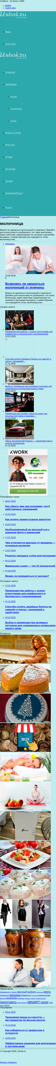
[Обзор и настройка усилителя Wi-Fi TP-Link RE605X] (25, 839)
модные (3, 998)
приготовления (22, 1002)
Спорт (13, 121)
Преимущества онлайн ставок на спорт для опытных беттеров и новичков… (26, 415)
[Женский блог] (13, 18)
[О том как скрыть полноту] (25, 928)
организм (20, 998)
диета (47, 991)
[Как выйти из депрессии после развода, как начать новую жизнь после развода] (25, 663)
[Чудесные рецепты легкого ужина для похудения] (25, 869)
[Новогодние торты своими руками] (25, 722)
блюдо (14, 992)
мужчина (11, 998)
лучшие (34, 995)
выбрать (31, 992)
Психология (16, 109)
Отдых (9, 157)
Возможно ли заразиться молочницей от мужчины (24, 285)
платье (33, 998)
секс (51, 1002)
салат (44, 1002)
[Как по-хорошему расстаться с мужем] (25, 986)
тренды (7, 1005)
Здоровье (11, 84)
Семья (9, 181)
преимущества (41, 998)
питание (27, 998)
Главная (4, 217)
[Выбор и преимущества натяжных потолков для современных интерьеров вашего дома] (19, 384)
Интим (13, 97)
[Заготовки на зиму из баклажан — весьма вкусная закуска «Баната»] (25, 957)
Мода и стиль (13, 133)
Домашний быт (14, 193)
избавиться (26, 995)
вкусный (22, 991)
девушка (40, 992)
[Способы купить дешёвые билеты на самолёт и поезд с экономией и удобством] (19, 357)
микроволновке (43, 995)
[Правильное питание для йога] (25, 810)
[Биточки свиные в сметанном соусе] (25, 898)
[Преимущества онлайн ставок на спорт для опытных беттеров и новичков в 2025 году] (19, 411)
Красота (10, 145)
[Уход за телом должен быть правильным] (25, 780)
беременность (5, 992)
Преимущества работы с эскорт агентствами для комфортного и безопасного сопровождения (29, 333)
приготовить (8, 1002)
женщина (15, 995)
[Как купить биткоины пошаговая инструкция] (25, 751)
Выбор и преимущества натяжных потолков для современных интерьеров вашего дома (28, 387)
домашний (4, 995)
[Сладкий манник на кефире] (25, 692)
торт (1, 1005)
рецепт (34, 1002)
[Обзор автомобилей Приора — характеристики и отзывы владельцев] (19, 438)
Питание (10, 169)
